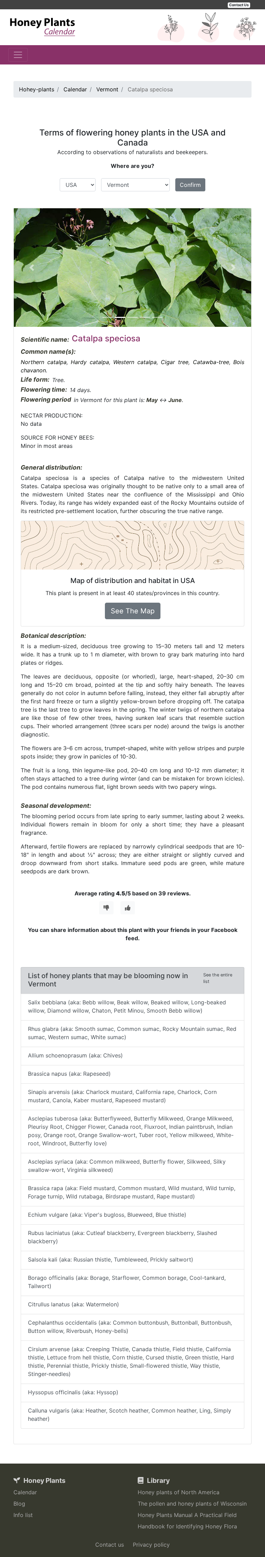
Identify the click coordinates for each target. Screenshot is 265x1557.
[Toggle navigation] (18, 55)
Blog (19, 1503)
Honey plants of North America (178, 1492)
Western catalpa (135, 362)
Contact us (109, 1544)
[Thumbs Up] (127, 907)
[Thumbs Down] (106, 907)
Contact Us (239, 5)
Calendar (25, 1492)
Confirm (190, 184)
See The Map (133, 611)
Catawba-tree (211, 362)
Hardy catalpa (90, 362)
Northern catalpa (44, 362)
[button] (31, 267)
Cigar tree (174, 362)
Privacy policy (151, 1544)
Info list (23, 1514)
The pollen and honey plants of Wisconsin (192, 1503)
